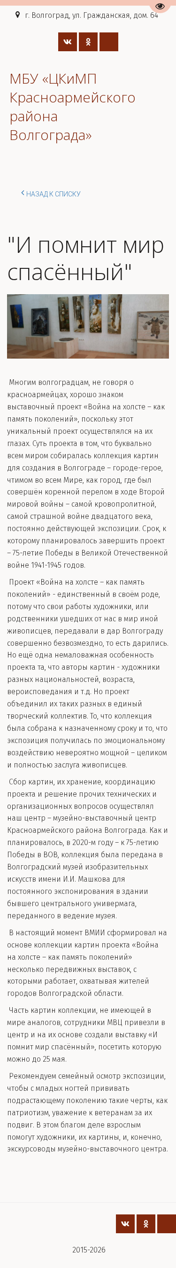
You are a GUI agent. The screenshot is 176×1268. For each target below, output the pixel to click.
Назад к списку (53, 194)
